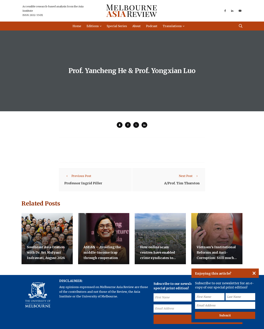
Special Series (117, 26)
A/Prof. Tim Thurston (182, 183)
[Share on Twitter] (136, 125)
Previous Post (81, 176)
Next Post (186, 176)
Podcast (151, 26)
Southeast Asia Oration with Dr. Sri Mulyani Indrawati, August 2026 (46, 252)
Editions (93, 26)
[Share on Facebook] (128, 125)
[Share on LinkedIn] (144, 125)
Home (77, 26)
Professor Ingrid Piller (83, 183)
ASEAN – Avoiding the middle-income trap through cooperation (102, 252)
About (136, 26)
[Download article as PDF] (119, 125)
